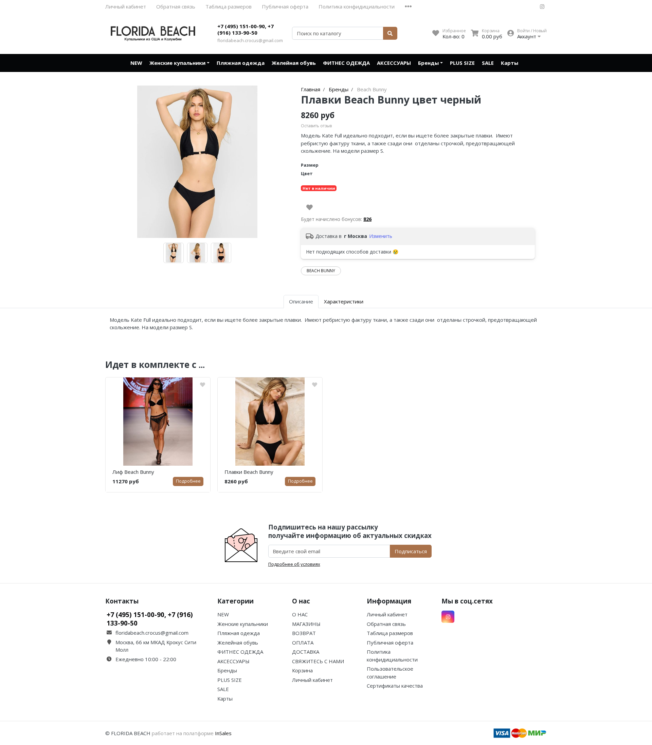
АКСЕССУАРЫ (394, 62)
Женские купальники (177, 62)
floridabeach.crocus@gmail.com (250, 40)
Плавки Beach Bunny (248, 471)
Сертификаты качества (395, 685)
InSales (223, 733)
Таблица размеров (228, 6)
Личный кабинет (125, 6)
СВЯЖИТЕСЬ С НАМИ (318, 661)
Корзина (302, 670)
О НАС (300, 614)
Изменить (380, 236)
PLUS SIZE (462, 62)
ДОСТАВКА (305, 651)
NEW (136, 62)
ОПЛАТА (302, 642)
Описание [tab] (301, 301)
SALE (488, 62)
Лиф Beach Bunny (133, 471)
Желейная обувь (294, 62)
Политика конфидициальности (357, 6)
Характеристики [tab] (343, 301)
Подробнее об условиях (294, 564)
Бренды (428, 62)
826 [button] (367, 219)
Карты (509, 62)
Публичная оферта (285, 6)
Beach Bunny (321, 271)
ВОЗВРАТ (304, 633)
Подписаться (411, 551)
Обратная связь (175, 6)
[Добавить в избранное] (309, 207)
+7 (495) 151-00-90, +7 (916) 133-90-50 (245, 29)
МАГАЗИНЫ (306, 623)
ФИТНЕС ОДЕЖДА (346, 62)
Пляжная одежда (241, 62)
